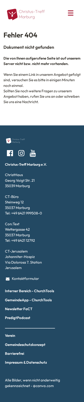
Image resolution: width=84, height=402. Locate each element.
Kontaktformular (25, 278)
